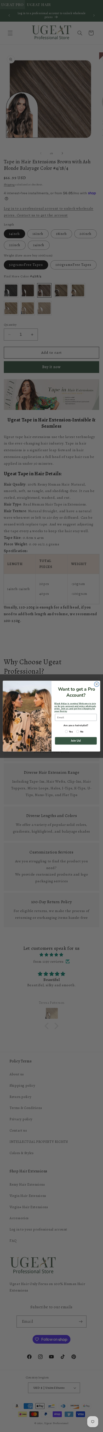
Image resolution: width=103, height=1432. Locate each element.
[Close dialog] (96, 684)
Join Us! (76, 741)
